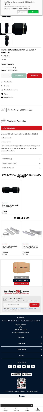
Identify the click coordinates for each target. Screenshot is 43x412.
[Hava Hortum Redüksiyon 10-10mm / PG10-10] (11, 191)
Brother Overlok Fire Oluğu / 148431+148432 (10, 247)
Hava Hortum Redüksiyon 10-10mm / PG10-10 (10, 206)
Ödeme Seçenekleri (9, 163)
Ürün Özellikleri (8, 128)
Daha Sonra (22, 12)
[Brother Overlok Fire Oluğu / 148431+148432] (11, 232)
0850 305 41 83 (21, 330)
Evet (33, 12)
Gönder (34, 305)
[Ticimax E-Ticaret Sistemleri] (21, 396)
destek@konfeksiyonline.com (20, 333)
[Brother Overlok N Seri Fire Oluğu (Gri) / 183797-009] (32, 232)
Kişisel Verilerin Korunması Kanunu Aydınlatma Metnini (20, 309)
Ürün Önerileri (8, 168)
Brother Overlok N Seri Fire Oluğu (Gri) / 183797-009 (30, 247)
